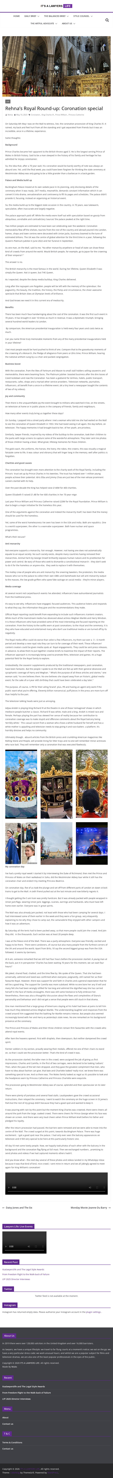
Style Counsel (81, 16)
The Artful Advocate (42, 23)
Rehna (10, 114)
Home (16, 16)
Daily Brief (30, 16)
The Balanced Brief (54, 16)
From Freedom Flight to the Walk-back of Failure (25, 1274)
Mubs (14, 1366)
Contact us (7, 1423)
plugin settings (93, 1312)
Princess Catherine (76, 114)
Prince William (61, 114)
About (5, 1417)
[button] (37, 16)
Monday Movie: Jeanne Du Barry (89, 1207)
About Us (67, 23)
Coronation (35, 114)
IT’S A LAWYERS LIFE (29, 1363)
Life (7, 101)
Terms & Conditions (12, 1442)
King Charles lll (48, 114)
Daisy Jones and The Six (19, 1207)
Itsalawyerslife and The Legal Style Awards (23, 1269)
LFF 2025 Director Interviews (16, 1279)
